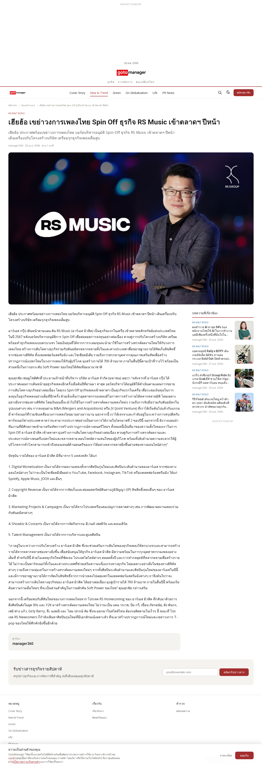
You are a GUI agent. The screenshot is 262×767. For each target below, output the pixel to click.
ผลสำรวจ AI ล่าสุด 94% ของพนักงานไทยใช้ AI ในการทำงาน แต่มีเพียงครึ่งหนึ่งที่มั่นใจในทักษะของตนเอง (212, 330)
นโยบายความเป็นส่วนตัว (26, 762)
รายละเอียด (226, 755)
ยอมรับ (244, 755)
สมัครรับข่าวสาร (234, 672)
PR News (168, 93)
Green (117, 93)
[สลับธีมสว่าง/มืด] (228, 92)
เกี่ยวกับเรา (98, 711)
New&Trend (28, 105)
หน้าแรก (12, 105)
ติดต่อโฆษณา (99, 717)
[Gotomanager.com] (131, 72)
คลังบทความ (183, 711)
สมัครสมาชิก (243, 92)
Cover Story (77, 93)
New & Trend (99, 93)
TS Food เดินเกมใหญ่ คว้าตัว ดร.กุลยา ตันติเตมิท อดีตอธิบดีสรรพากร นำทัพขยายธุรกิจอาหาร (210, 402)
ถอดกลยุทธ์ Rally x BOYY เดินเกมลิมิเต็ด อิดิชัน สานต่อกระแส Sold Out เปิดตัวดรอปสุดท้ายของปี (212, 354)
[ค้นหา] (220, 93)
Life (154, 93)
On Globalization (137, 93)
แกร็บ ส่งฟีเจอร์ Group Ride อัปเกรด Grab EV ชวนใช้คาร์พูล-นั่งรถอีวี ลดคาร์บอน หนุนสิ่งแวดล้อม (211, 378)
